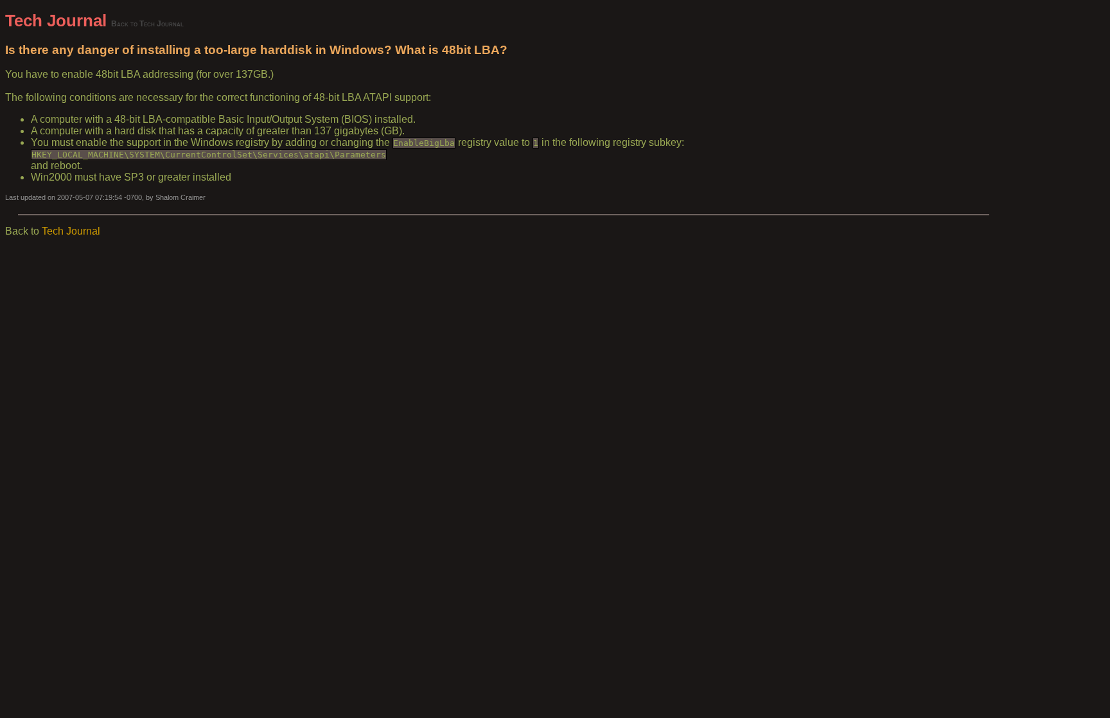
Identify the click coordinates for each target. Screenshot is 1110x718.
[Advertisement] (1047, 204)
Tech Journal (56, 20)
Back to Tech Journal (147, 23)
